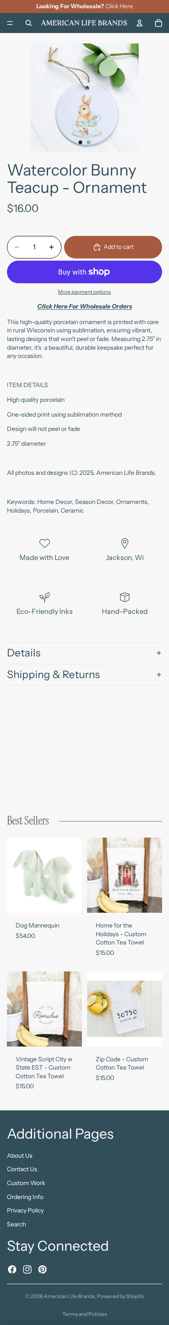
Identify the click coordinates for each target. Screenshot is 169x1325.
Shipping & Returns (53, 674)
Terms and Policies (84, 1314)
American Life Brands (69, 1296)
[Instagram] (27, 1269)
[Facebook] (12, 1269)
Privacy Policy (25, 1210)
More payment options (84, 292)
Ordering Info (25, 1196)
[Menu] (10, 23)
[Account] (139, 22)
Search (16, 1224)
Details (23, 652)
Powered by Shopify (120, 1296)
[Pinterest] (42, 1269)
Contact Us (22, 1169)
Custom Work (26, 1183)
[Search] (28, 22)
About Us (19, 1155)
